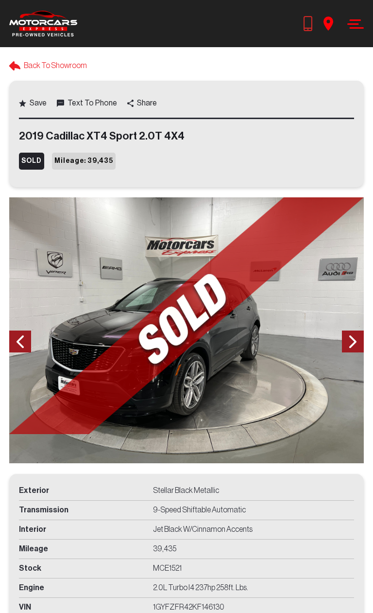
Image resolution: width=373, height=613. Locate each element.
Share (147, 103)
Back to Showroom (55, 66)
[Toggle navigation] (353, 24)
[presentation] (20, 341)
